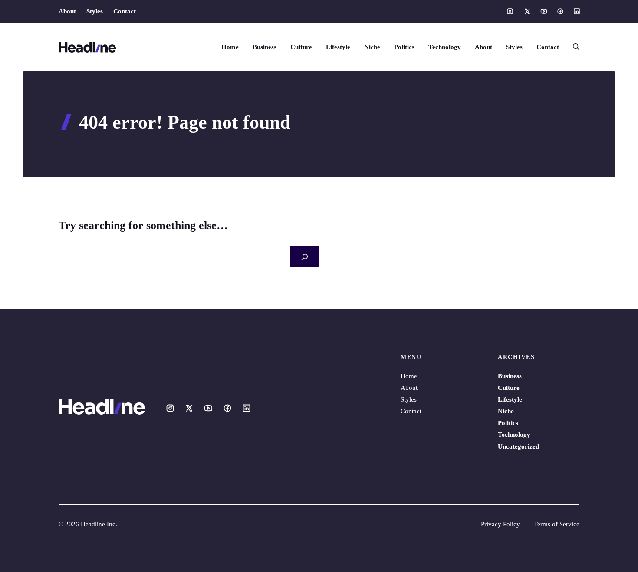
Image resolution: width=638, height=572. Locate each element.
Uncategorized (518, 446)
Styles (94, 11)
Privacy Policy (500, 524)
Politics (404, 46)
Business (264, 46)
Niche (372, 46)
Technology (444, 46)
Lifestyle (338, 46)
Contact (124, 11)
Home (230, 46)
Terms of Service (556, 524)
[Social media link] (509, 11)
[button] (572, 47)
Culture (301, 46)
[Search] (304, 256)
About (67, 11)
